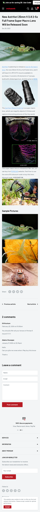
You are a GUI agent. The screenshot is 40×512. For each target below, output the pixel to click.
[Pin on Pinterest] (13, 291)
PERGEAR (14, 171)
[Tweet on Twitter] (17, 291)
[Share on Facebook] (9, 291)
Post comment (12, 405)
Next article (31, 304)
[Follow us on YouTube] (19, 490)
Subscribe (9, 477)
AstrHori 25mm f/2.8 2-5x (14, 108)
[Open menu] (3, 8)
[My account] (32, 9)
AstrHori (5, 67)
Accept (7, 507)
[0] (36, 8)
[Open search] (28, 9)
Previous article (10, 304)
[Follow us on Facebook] (3, 490)
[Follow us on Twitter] (7, 490)
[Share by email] (21, 291)
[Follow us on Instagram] (11, 490)
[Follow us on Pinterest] (15, 490)
